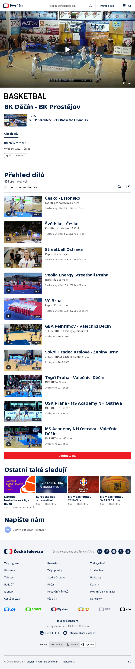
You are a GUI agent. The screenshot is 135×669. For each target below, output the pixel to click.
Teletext (9, 577)
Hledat (90, 6)
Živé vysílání (97, 563)
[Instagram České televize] (100, 551)
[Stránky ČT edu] (125, 610)
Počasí (51, 584)
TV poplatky (54, 570)
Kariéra (94, 584)
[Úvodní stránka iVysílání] (16, 6)
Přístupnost (68, 661)
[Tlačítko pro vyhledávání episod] (120, 187)
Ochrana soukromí (48, 661)
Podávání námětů (57, 591)
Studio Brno (97, 570)
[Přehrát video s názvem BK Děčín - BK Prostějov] (67, 49)
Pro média (53, 563)
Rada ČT (9, 584)
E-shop (8, 591)
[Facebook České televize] (107, 551)
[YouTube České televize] (114, 551)
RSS (129, 661)
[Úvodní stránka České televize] (24, 551)
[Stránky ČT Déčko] (83, 610)
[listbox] (72, 645)
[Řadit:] (128, 186)
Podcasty (95, 577)
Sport (8, 155)
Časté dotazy (12, 598)
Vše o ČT (52, 598)
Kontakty (96, 598)
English (30, 661)
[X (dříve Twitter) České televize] (121, 551)
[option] (57, 644)
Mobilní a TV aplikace (102, 591)
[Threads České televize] (128, 551)
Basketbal (20, 155)
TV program (11, 563)
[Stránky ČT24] (9, 610)
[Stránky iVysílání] (60, 610)
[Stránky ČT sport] (33, 610)
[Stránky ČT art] (104, 610)
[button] (67, 49)
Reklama (9, 570)
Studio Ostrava (56, 577)
